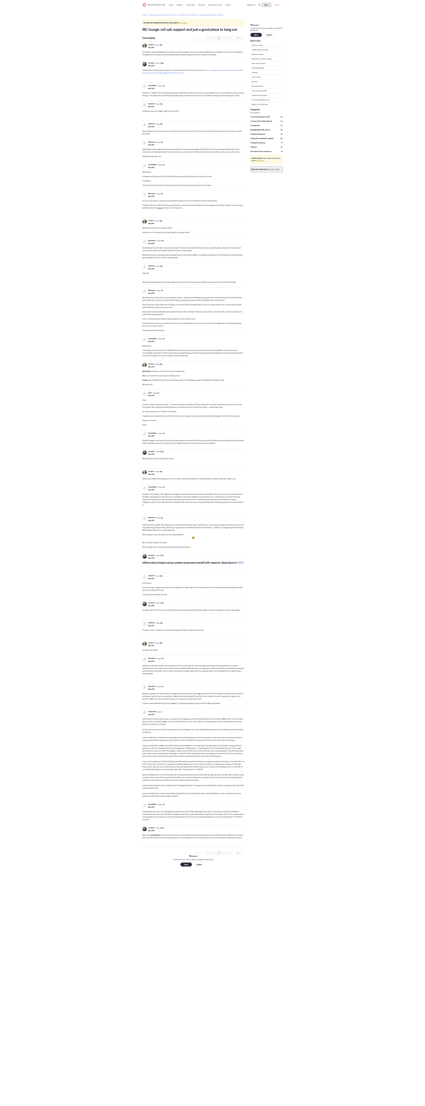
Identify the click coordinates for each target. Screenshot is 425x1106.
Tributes (266, 147)
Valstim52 (151, 104)
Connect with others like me (266, 121)
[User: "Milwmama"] (144, 143)
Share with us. (182, 23)
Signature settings (257, 54)
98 (238, 38)
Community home (258, 68)
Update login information (260, 50)
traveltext (151, 63)
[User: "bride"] (144, 394)
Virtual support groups (259, 95)
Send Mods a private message (262, 59)
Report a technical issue (260, 104)
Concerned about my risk (266, 117)
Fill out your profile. (273, 169)
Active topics (256, 77)
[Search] (259, 5)
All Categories (255, 113)
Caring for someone (266, 143)
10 (230, 38)
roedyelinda (152, 712)
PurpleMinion (152, 86)
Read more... (261, 160)
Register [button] (199, 865)
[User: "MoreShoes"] (144, 241)
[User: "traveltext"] (144, 64)
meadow (151, 45)
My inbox (255, 82)
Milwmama (152, 142)
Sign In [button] (186, 865)
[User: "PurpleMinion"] (144, 86)
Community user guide (259, 91)
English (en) (250, 5)
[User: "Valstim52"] (144, 105)
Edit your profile (257, 45)
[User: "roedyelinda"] (144, 712)
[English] (154, 5)
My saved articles (257, 86)
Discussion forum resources (266, 151)
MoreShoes (152, 241)
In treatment (266, 125)
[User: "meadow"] (144, 46)
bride (150, 393)
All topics (255, 73)
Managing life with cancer (266, 130)
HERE (240, 562)
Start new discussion (258, 63)
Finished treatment (266, 134)
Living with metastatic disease (266, 138)
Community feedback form (261, 100)
